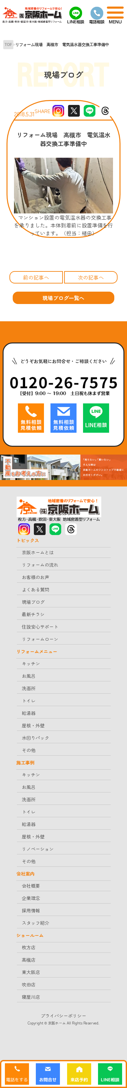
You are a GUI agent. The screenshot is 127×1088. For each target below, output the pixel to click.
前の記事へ (36, 277)
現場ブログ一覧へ (63, 298)
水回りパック (35, 737)
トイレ (28, 700)
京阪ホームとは (38, 552)
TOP (8, 44)
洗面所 (28, 688)
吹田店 (28, 984)
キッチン (31, 663)
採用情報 (31, 910)
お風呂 (28, 676)
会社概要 (31, 885)
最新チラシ (33, 614)
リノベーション (38, 849)
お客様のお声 (35, 577)
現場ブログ (33, 602)
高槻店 (28, 959)
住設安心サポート (40, 626)
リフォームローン (40, 639)
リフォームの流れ (40, 564)
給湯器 (28, 713)
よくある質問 (35, 589)
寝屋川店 (31, 997)
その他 (28, 750)
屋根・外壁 (33, 725)
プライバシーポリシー (63, 1015)
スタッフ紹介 (35, 923)
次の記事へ (91, 277)
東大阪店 (31, 972)
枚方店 (28, 947)
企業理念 (31, 898)
